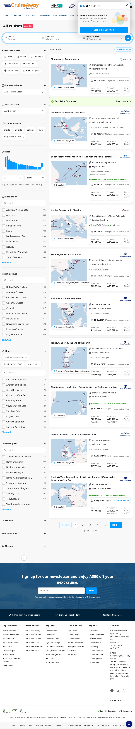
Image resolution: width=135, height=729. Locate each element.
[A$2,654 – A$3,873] (9, 164)
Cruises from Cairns (32, 643)
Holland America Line (75, 643)
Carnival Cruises (73, 635)
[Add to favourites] (84, 66)
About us (23, 725)
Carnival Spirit (94, 662)
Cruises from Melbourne (34, 647)
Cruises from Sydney (32, 631)
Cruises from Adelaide (33, 639)
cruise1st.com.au (104, 725)
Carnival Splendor (95, 658)
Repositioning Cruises (54, 654)
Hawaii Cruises (8, 654)
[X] (118, 691)
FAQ (69, 725)
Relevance (123, 49)
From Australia (44, 16)
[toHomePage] (21, 6)
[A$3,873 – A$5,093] (11, 165)
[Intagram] (124, 691)
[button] (24, 50)
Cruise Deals (17, 16)
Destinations (30, 16)
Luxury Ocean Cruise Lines (55, 650)
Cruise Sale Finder (52, 639)
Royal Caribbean (73, 631)
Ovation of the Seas (96, 631)
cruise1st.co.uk (118, 725)
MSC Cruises (72, 654)
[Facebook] (112, 691)
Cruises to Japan (9, 650)
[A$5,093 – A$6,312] (13, 165)
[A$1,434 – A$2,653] (7, 162)
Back (67, 525)
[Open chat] (129, 724)
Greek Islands (8, 665)
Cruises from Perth (31, 650)
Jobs (30, 725)
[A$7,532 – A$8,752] (16, 166)
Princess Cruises (74, 639)
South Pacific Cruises (10, 643)
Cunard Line (72, 650)
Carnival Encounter (96, 654)
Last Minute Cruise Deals (55, 647)
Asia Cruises (7, 647)
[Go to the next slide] (127, 89)
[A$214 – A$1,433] (5, 163)
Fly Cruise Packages (53, 643)
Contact (13, 725)
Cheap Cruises (51, 631)
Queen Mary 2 (94, 647)
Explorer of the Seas (96, 635)
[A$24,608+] (42, 166)
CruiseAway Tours (60, 16)
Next (114, 525)
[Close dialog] (127, 5)
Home (7, 16)
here (97, 597)
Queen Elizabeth (95, 643)
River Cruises (51, 658)
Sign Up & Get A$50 (104, 30)
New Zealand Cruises (11, 635)
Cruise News (116, 700)
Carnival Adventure (96, 650)
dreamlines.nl (89, 725)
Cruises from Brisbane (33, 635)
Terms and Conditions (43, 725)
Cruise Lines (75, 16)
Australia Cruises (9, 631)
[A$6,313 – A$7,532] (15, 165)
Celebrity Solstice (95, 639)
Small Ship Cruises (53, 662)
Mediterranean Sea (10, 639)
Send (91, 590)
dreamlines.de (76, 725)
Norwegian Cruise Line (76, 647)
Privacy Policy (59, 725)
